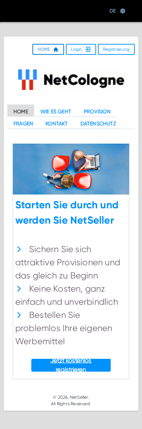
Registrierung (116, 49)
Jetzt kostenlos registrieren (70, 365)
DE (112, 11)
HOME (44, 49)
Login (76, 49)
